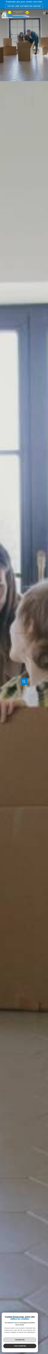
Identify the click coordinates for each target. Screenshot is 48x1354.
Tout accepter (20, 1346)
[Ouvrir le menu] (45, 13)
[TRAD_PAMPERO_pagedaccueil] (15, 18)
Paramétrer (20, 1340)
